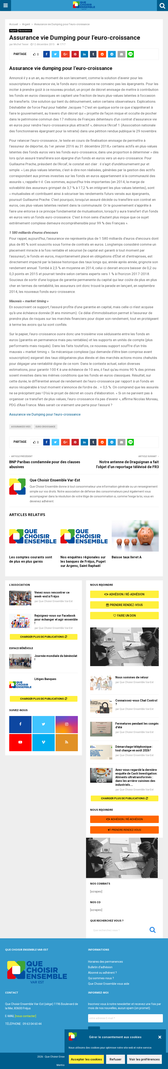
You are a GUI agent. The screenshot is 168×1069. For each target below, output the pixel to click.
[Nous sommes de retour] (101, 683)
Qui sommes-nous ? (101, 978)
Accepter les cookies (86, 1059)
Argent (13, 30)
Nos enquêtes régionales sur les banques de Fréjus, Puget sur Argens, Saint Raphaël (83, 561)
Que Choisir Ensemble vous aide (108, 983)
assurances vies (21, 427)
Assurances (25, 30)
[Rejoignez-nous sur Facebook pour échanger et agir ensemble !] (20, 621)
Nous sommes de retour (132, 677)
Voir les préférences (144, 1059)
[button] (160, 1037)
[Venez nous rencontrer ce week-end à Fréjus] (20, 598)
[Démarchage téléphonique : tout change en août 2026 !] (101, 752)
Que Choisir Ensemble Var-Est (56, 601)
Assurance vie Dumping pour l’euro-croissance (45, 414)
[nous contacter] (25, 1016)
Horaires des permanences (105, 961)
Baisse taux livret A (127, 557)
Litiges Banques (45, 679)
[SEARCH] (152, 930)
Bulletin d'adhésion (100, 967)
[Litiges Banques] (20, 684)
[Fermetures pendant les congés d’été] (101, 729)
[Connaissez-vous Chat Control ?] (101, 706)
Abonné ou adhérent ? (102, 972)
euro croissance (45, 427)
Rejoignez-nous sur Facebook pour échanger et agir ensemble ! (56, 619)
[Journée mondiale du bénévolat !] (20, 661)
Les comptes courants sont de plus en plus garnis (30, 559)
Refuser (115, 1059)
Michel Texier (21, 44)
